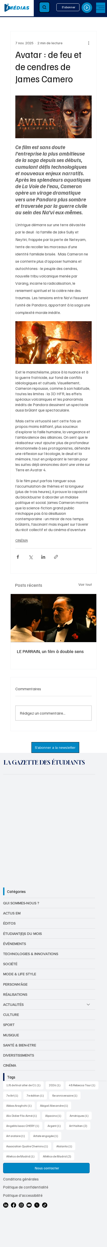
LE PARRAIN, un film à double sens (50, 651)
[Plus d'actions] (88, 43)
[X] (36, 1205)
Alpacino (54, 1115)
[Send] (86, 7)
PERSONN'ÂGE (15, 984)
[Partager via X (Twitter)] (30, 556)
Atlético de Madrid (58, 1156)
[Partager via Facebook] (17, 556)
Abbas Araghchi (20, 1105)
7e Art (13, 1095)
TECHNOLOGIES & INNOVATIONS (30, 954)
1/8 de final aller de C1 (25, 1085)
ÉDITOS (9, 923)
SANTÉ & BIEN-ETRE (19, 1045)
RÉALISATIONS (15, 994)
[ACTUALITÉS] (88, 1004)
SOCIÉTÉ (10, 964)
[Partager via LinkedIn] (43, 556)
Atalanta (65, 1146)
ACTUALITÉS (13, 1004)
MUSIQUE (11, 1035)
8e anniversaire (66, 1095)
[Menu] (100, 8)
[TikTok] (44, 1205)
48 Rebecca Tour (83, 1085)
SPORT (9, 1025)
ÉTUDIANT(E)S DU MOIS (22, 933)
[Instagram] (21, 1205)
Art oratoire (17, 1136)
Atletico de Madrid (22, 1156)
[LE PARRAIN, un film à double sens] (53, 618)
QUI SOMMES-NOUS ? (21, 903)
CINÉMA (21, 540)
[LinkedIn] (5, 1205)
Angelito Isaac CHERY (24, 1126)
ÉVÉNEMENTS (14, 944)
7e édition (36, 1095)
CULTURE (11, 1015)
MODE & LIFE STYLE (19, 974)
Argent (56, 1126)
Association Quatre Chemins (28, 1146)
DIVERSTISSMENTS (18, 1055)
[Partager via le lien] (56, 556)
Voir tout (85, 584)
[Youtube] (29, 1205)
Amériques (81, 1115)
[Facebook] (13, 1205)
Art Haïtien (79, 1126)
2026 (56, 1085)
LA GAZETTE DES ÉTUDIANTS (44, 762)
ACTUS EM (12, 913)
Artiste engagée (47, 1136)
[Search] (44, 7)
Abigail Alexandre (55, 1105)
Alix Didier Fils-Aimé (23, 1115)
